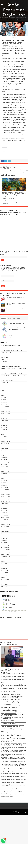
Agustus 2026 (4, 392)
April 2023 (3, 485)
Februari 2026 (4, 406)
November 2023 (4, 469)
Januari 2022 (3, 519)
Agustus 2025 (4, 420)
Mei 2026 (3, 399)
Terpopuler (3, 318)
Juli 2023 (2, 478)
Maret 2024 (3, 459)
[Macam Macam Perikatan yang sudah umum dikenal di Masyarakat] (4, 329)
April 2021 (3, 540)
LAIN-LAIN (4, 378)
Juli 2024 (2, 450)
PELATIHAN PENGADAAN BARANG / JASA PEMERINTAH (13, 375)
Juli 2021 (2, 533)
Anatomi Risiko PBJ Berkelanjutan (10, 202)
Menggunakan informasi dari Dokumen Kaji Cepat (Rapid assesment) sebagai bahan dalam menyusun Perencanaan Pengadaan (14, 193)
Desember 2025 (4, 411)
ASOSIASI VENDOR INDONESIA (9, 371)
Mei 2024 (3, 455)
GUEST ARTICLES (6, 352)
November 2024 (4, 441)
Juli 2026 (2, 395)
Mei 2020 (3, 565)
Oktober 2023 (4, 471)
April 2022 (3, 512)
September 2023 (4, 473)
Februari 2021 (4, 545)
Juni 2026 (3, 397)
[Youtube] (15, 811)
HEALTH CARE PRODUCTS (7, 380)
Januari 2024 (3, 464)
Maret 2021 (3, 542)
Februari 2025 (4, 434)
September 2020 (4, 556)
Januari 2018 (3, 584)
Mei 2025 (3, 427)
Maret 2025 (3, 432)
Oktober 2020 (4, 554)
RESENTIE (4, 382)
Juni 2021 (3, 535)
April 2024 (3, 457)
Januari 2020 (3, 575)
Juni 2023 (3, 480)
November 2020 (4, 552)
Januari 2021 (3, 547)
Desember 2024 (4, 439)
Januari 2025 (3, 436)
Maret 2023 (3, 487)
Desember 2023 (4, 466)
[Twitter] (12, 811)
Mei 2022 (3, 510)
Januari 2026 (3, 409)
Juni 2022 (3, 508)
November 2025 (4, 413)
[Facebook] (10, 811)
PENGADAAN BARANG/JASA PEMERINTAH (10, 46)
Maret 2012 (3, 586)
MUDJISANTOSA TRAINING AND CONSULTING (12, 373)
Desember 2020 (4, 549)
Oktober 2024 (4, 443)
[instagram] (17, 811)
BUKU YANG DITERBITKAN (8, 364)
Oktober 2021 (4, 526)
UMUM (3, 357)
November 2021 (4, 524)
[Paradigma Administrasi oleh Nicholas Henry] (4, 335)
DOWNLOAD (5, 384)
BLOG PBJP (4, 354)
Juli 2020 (2, 561)
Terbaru (9, 318)
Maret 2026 (3, 404)
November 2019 (4, 577)
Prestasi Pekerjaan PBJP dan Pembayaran (9, 167)
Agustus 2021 (4, 531)
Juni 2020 (3, 563)
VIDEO (3, 361)
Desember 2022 (4, 494)
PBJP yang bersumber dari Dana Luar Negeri (17, 171)
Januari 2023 (3, 492)
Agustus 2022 (4, 503)
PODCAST (4, 359)
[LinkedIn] (13, 811)
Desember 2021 (4, 522)
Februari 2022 (4, 517)
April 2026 (3, 402)
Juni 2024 (3, 452)
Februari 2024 (4, 462)
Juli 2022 (2, 505)
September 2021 (4, 529)
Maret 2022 (3, 515)
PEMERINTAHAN (5, 348)
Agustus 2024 (4, 448)
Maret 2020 (3, 570)
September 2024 (4, 446)
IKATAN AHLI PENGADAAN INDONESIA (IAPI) (11, 366)
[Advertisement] (14, 829)
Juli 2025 (2, 422)
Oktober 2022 (4, 499)
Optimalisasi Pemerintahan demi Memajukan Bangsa (14, 9)
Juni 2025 (3, 425)
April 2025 (3, 429)
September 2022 (4, 501)
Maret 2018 (3, 582)
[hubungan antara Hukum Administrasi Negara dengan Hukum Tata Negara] (4, 323)
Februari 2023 (4, 489)
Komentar (18, 318)
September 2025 (4, 418)
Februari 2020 (4, 572)
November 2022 (4, 496)
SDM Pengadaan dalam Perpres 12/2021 (15, 297)
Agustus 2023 (4, 475)
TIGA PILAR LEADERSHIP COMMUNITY (10, 345)
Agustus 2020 (4, 559)
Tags (14, 318)
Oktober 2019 (4, 579)
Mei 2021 (3, 538)
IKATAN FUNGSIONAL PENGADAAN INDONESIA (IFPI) (13, 368)
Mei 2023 (3, 482)
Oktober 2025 (4, 416)
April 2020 (3, 568)
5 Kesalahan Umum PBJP (8, 198)
